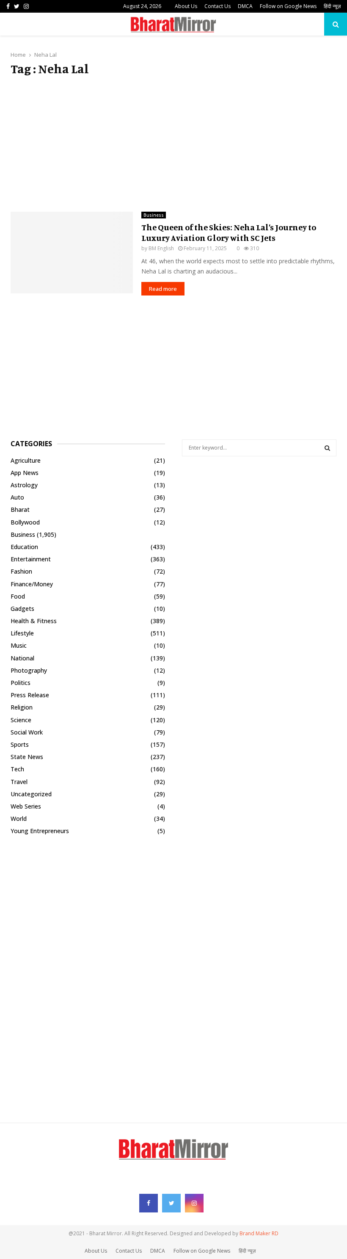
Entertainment (31, 559)
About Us (186, 6)
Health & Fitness (34, 621)
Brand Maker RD (259, 1233)
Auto (17, 497)
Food (18, 596)
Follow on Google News (288, 6)
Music (19, 645)
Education (24, 547)
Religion (22, 707)
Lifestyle (22, 633)
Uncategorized (31, 794)
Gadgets (22, 609)
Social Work (27, 732)
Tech (17, 769)
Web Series (26, 806)
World (19, 818)
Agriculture (26, 460)
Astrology (24, 485)
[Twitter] (171, 1203)
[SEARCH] (327, 447)
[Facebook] (148, 1203)
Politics (20, 683)
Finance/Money (32, 584)
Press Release (30, 695)
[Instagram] (194, 1203)
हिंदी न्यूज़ (332, 6)
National (22, 658)
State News (27, 757)
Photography (29, 670)
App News (25, 473)
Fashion (21, 571)
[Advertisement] (173, 144)
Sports (20, 744)
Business (153, 215)
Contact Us (217, 6)
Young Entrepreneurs (40, 831)
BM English (161, 248)
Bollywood (25, 522)
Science (21, 720)
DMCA (245, 6)
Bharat (20, 509)
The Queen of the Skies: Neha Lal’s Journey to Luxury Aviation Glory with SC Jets (228, 232)
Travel (19, 782)
